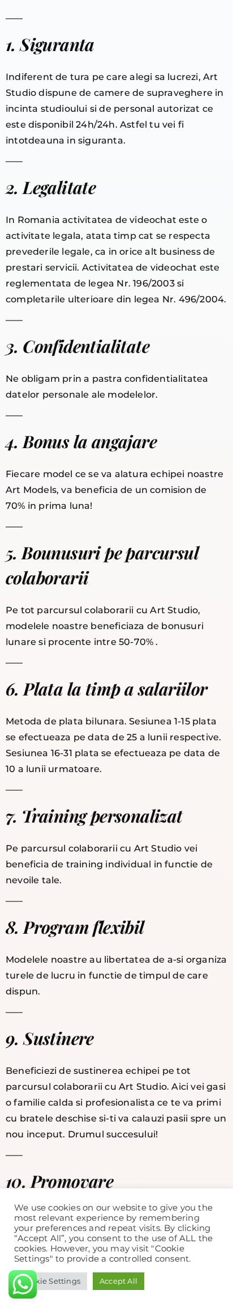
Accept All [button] (118, 1280)
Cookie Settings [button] (50, 1280)
